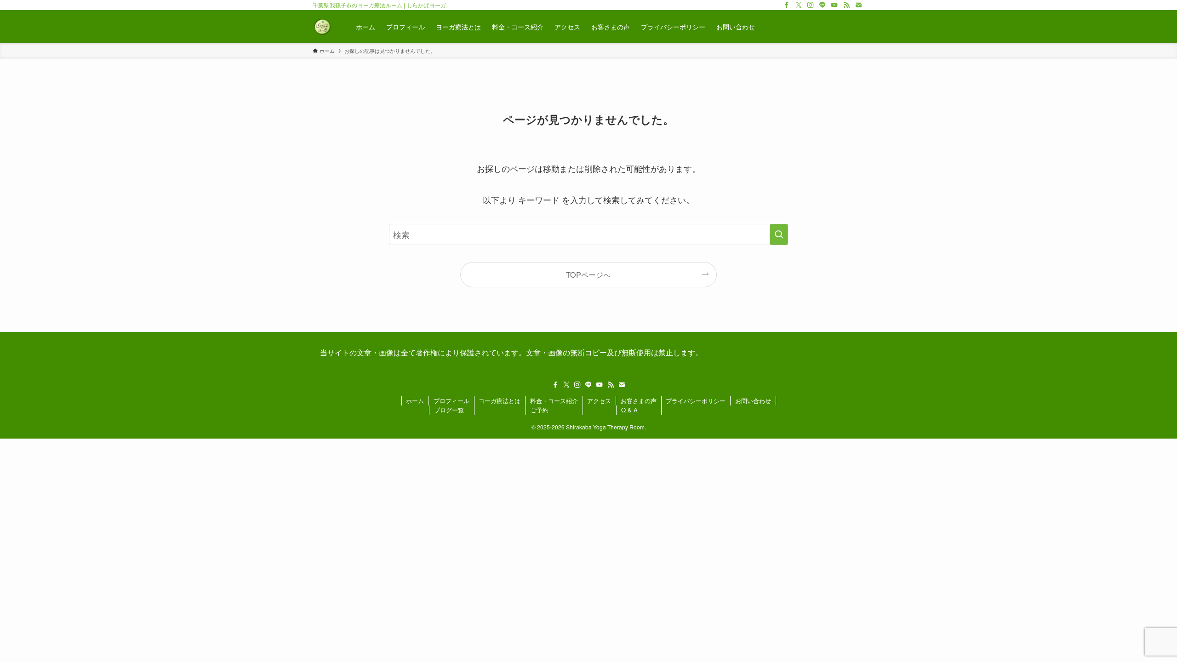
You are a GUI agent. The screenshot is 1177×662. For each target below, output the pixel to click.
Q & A (629, 409)
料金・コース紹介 (554, 400)
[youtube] (834, 5)
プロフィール (451, 400)
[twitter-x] (799, 5)
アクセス (599, 400)
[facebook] (787, 5)
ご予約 (540, 409)
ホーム (415, 400)
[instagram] (811, 5)
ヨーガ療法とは (499, 400)
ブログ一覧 (449, 409)
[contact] (858, 5)
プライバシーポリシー (696, 400)
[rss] (846, 5)
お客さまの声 (639, 400)
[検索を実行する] (779, 234)
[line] (822, 5)
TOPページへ (588, 274)
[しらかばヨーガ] (322, 26)
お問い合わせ (753, 400)
